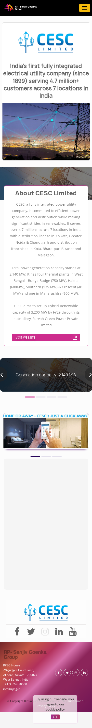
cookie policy (63, 710)
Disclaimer (62, 660)
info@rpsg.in (10, 643)
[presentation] (3, 336)
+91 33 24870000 (13, 639)
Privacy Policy (80, 660)
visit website (43, 297)
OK (55, 717)
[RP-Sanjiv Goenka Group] (20, 8)
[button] (30, 356)
